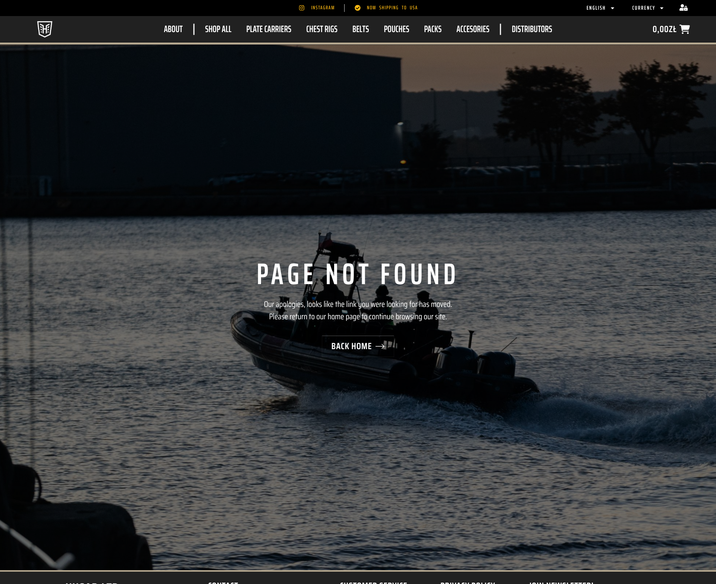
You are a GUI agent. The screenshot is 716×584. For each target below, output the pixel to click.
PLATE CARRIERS (268, 29)
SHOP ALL (218, 29)
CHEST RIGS (321, 29)
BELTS (360, 29)
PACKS (433, 29)
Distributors (532, 29)
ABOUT (173, 29)
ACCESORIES (472, 29)
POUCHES (396, 29)
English (596, 7)
